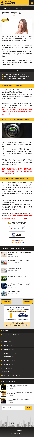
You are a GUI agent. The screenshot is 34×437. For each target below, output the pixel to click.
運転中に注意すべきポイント (9, 376)
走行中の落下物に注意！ (14, 292)
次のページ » (27, 301)
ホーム (13, 430)
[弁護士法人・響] (17, 230)
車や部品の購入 (6, 368)
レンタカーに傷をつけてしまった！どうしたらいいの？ (20, 285)
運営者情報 (19, 430)
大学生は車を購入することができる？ (17, 276)
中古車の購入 (5, 345)
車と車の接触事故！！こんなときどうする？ (19, 260)
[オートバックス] (17, 243)
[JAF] (17, 236)
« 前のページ (6, 301)
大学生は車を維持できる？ (14, 268)
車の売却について (7, 364)
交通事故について (7, 349)
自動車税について (7, 357)
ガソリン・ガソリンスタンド (9, 334)
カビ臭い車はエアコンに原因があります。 (14, 74)
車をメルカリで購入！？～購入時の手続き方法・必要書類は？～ (20, 253)
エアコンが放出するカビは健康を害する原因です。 (17, 76)
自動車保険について (7, 353)
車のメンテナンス (13, 15)
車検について (5, 372)
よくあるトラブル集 (7, 338)
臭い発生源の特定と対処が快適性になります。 (16, 79)
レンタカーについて (7, 342)
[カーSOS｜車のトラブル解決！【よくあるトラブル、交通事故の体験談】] (8, 4)
